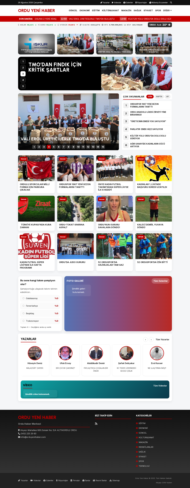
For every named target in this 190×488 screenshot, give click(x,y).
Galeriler (129, 2)
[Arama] (171, 2)
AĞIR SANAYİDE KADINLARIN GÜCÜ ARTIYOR (147, 145)
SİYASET (148, 10)
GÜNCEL (73, 10)
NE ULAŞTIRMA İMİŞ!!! (157, 368)
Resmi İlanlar (101, 480)
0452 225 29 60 (28, 433)
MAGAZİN (126, 10)
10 (78, 147)
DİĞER (166, 10)
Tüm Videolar (160, 385)
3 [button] (23, 74)
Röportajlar (142, 2)
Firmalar (76, 480)
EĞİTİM (96, 10)
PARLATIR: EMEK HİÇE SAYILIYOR (146, 129)
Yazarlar (106, 2)
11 (83, 147)
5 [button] (23, 86)
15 (103, 147)
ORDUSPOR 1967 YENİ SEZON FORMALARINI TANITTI (144, 105)
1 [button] (23, 61)
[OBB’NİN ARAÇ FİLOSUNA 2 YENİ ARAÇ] (114, 44)
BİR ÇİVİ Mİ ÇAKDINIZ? (65, 368)
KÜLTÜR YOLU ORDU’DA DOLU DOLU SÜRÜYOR (148, 137)
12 (88, 147)
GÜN (150, 97)
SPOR (158, 10)
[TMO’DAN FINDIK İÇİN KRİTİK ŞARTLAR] (75, 44)
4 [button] (23, 80)
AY (167, 97)
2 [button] (23, 67)
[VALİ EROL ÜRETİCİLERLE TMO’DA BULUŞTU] (153, 44)
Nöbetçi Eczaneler (159, 2)
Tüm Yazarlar (162, 339)
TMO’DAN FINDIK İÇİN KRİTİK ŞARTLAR (55, 67)
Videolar (117, 2)
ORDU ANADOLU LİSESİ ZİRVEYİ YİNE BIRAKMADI (148, 113)
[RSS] (96, 423)
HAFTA (159, 97)
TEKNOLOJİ (144, 466)
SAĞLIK (137, 10)
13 (93, 147)
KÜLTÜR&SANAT (110, 10)
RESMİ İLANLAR (146, 447)
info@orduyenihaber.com (33, 437)
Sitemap (116, 480)
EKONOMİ (85, 10)
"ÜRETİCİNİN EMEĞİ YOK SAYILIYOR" (148, 121)
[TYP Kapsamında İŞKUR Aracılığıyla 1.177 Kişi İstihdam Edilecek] (36, 44)
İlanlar (87, 480)
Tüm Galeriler (160, 281)
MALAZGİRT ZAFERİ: (34, 368)
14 (98, 147)
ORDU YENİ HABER (36, 10)
